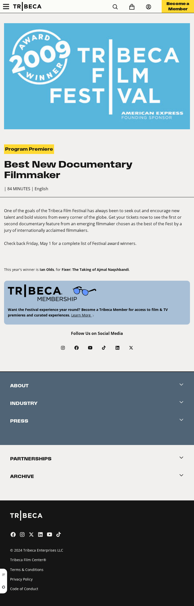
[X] (131, 347)
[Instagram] (62, 347)
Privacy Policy (21, 579)
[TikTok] (103, 347)
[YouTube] (90, 347)
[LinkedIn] (117, 347)
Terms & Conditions (26, 569)
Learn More (81, 315)
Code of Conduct (24, 588)
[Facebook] (76, 347)
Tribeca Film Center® (28, 559)
